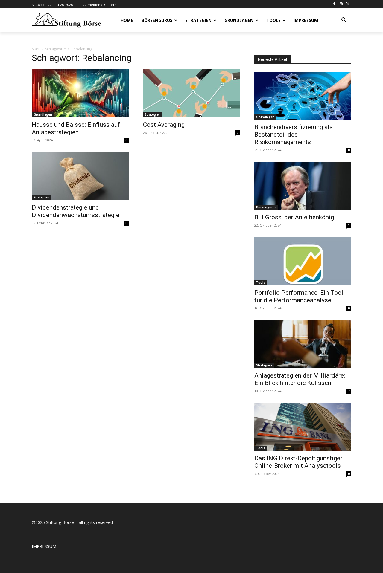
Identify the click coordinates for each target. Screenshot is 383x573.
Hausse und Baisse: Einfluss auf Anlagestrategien (76, 128)
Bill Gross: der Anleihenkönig (294, 217)
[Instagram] (341, 4)
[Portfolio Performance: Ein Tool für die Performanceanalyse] (302, 261)
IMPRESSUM (44, 546)
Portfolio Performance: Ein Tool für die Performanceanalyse (298, 296)
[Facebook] (334, 4)
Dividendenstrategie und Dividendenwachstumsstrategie (75, 211)
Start (35, 48)
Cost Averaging (164, 124)
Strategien (153, 114)
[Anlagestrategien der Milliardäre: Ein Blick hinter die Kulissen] (302, 344)
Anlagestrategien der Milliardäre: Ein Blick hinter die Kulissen (299, 379)
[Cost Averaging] (191, 93)
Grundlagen (43, 114)
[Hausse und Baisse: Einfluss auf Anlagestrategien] (80, 93)
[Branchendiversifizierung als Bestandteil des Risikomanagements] (302, 96)
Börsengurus (266, 207)
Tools (260, 282)
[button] (344, 20)
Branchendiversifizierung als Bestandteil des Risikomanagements (293, 134)
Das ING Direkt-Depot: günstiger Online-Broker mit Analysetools (298, 462)
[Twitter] (347, 4)
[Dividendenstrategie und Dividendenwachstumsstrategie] (80, 176)
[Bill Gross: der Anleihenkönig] (302, 186)
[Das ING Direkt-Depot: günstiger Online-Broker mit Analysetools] (302, 427)
